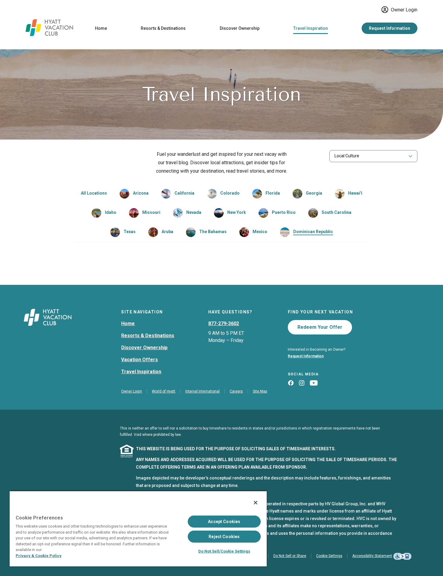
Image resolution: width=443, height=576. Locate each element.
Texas (130, 231)
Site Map (260, 391)
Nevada (193, 212)
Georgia (314, 193)
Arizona (141, 193)
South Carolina (336, 212)
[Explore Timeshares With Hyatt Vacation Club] (49, 34)
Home (101, 28)
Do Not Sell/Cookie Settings (224, 551)
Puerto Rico (284, 212)
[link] (134, 194)
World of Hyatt (163, 391)
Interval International (202, 391)
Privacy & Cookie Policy (38, 555)
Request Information (389, 28)
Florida (272, 193)
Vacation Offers (139, 359)
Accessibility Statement (372, 556)
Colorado (230, 193)
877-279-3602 (223, 323)
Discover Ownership (239, 28)
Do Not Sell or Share (289, 556)
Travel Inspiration (310, 28)
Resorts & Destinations (163, 28)
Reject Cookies (224, 536)
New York (236, 212)
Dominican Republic (313, 231)
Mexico (260, 231)
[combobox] (373, 156)
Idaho (110, 212)
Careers (236, 391)
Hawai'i (355, 193)
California (184, 193)
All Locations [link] (94, 193)
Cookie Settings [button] (329, 556)
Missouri (151, 212)
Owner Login (404, 10)
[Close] (255, 502)
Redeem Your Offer (319, 327)
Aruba (167, 231)
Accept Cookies (224, 521)
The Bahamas (213, 231)
